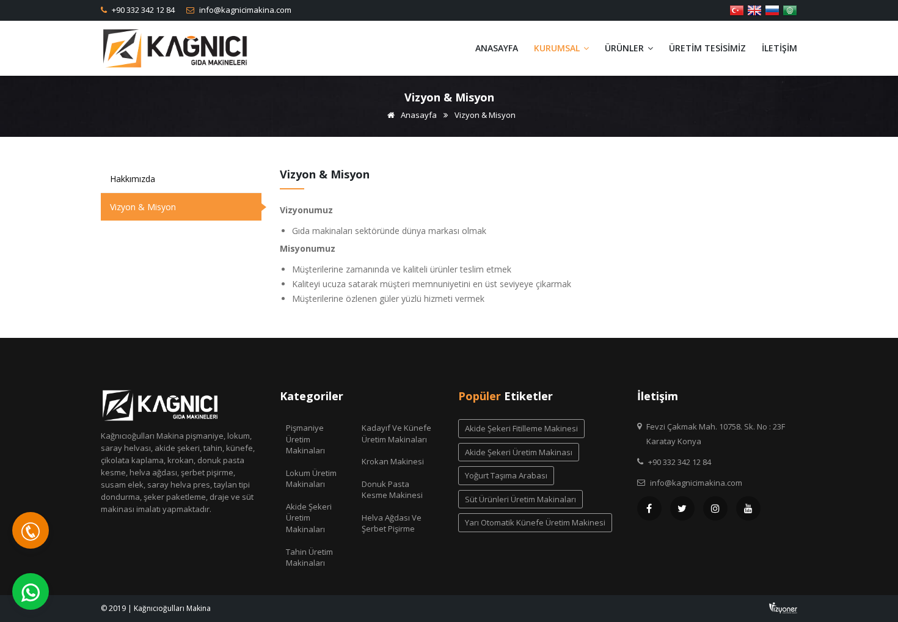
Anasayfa (496, 48)
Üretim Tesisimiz (707, 48)
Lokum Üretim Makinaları (311, 478)
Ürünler (625, 48)
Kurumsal (558, 48)
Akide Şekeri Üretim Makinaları (309, 518)
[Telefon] (30, 530)
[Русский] (772, 9)
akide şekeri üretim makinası (518, 452)
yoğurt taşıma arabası (506, 475)
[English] (754, 9)
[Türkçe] (736, 9)
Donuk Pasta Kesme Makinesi (392, 489)
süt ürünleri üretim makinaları (520, 499)
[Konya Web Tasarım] (783, 607)
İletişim (779, 48)
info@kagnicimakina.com (244, 9)
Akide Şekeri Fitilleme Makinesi (521, 428)
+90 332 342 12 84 (142, 9)
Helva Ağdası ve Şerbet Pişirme (392, 523)
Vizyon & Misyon (143, 207)
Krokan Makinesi (393, 461)
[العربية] (790, 9)
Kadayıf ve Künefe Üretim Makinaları (396, 433)
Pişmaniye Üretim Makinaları (305, 439)
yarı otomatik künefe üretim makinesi (535, 522)
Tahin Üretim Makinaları (309, 557)
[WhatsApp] (30, 591)
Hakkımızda (132, 179)
